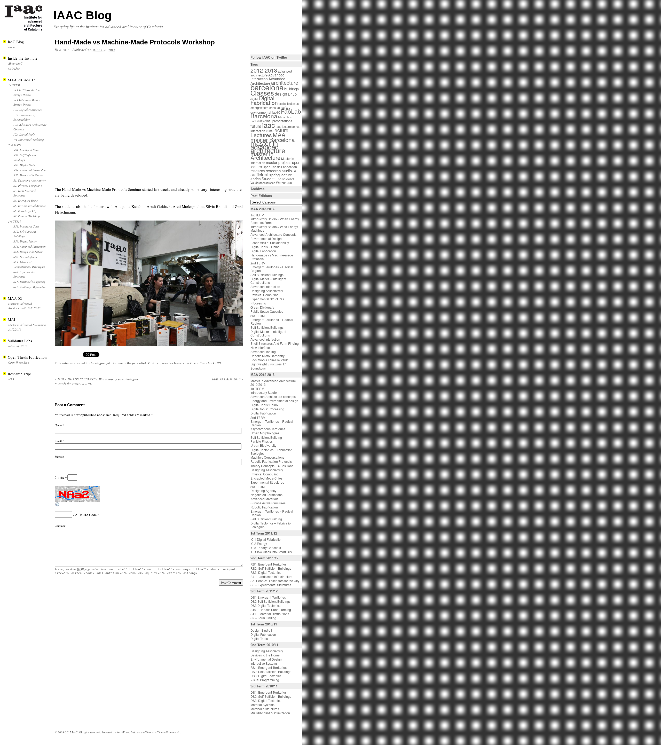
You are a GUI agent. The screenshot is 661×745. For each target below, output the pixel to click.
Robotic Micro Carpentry (267, 356)
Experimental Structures (267, 299)
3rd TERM (14, 221)
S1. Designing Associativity (29, 180)
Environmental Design (266, 238)
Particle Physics (261, 441)
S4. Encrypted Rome (25, 200)
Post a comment (159, 363)
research (257, 170)
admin (64, 50)
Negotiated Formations (266, 494)
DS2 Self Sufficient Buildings (270, 601)
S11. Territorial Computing (29, 282)
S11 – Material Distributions (269, 613)
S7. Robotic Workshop (26, 216)
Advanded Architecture (267, 81)
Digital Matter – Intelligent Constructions (268, 281)
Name (58, 425)
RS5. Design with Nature (28, 175)
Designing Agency (263, 490)
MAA (11, 379)
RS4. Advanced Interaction (29, 170)
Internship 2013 (17, 346)
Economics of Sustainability (269, 242)
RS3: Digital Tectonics (265, 675)
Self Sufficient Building (266, 437)
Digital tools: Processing (267, 409)
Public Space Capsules (266, 311)
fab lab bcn (285, 117)
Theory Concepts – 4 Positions (271, 466)
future (255, 126)
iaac (268, 125)
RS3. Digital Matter (25, 165)
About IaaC (15, 63)
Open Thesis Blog (18, 362)
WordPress (123, 732)
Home (11, 47)
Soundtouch (258, 368)
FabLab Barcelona (275, 113)
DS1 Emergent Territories (268, 597)
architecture (284, 82)
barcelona (267, 87)
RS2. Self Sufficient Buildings (270, 568)
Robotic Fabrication (264, 507)
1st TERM (14, 85)
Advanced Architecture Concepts (273, 234)
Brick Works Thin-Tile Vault (269, 360)
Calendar (13, 68)
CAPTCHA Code (85, 514)
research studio (279, 170)
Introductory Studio (263, 392)
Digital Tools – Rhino (265, 247)
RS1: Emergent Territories (268, 667)
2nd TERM (14, 145)
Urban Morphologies (264, 433)
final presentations (278, 120)
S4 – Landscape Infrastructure (271, 576)
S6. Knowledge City (25, 211)
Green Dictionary (262, 307)
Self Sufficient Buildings (267, 274)
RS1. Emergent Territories (268, 564)
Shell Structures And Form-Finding (274, 343)
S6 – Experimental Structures (270, 585)
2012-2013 (263, 70)
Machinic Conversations (267, 457)
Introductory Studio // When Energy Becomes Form (274, 221)
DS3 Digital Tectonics (265, 605)
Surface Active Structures (268, 503)
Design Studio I (261, 630)
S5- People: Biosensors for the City (274, 580)
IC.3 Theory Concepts (265, 547)
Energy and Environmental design (274, 400)
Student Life (271, 178)
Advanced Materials (264, 499)
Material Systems (262, 704)
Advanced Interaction (267, 76)
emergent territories (263, 108)
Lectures (261, 135)
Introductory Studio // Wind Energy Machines (274, 228)
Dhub (292, 94)
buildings (291, 88)
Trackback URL (211, 363)
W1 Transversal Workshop (28, 140)
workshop (269, 183)
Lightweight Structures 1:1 (268, 364)
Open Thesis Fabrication (280, 166)
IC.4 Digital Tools (24, 134)
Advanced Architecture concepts (273, 396)
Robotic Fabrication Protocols (271, 461)
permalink (139, 363)
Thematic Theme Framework (162, 732)
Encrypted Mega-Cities (266, 478)
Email (58, 441)
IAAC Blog (82, 15)
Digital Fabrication (264, 100)
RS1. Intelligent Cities (26, 150)
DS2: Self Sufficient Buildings (270, 696)
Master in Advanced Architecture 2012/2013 (273, 383)
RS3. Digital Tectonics (265, 572)
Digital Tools (259, 638)
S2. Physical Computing (27, 185)
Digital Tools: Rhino (264, 405)
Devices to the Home (265, 655)
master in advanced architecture (267, 146)
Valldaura (256, 183)
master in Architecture (265, 155)
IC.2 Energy (258, 543)
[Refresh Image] (57, 505)
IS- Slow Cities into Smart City (271, 552)
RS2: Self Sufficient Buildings (270, 671)
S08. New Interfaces (25, 257)
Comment (60, 526)
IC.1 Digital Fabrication (27, 110)
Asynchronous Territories (267, 429)
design (281, 94)
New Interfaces (260, 347)
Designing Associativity (266, 290)
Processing (258, 303)
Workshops (284, 182)
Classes (262, 92)
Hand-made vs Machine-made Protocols (271, 257)
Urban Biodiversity (263, 445)
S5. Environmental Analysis (29, 206)
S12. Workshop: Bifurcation (29, 287)
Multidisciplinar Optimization (270, 713)
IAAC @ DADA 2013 (227, 379)
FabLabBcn (257, 121)
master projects (278, 162)
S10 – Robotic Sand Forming (270, 609)
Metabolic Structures (264, 709)
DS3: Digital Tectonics (265, 700)
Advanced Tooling (263, 351)
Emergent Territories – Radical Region (271, 269)
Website (59, 456)
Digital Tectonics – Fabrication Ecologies (271, 452)
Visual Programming (264, 680)
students (288, 179)
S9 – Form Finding (263, 618)
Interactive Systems (264, 663)
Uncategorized (99, 363)
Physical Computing (264, 295)
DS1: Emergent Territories (268, 692)
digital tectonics (289, 103)
